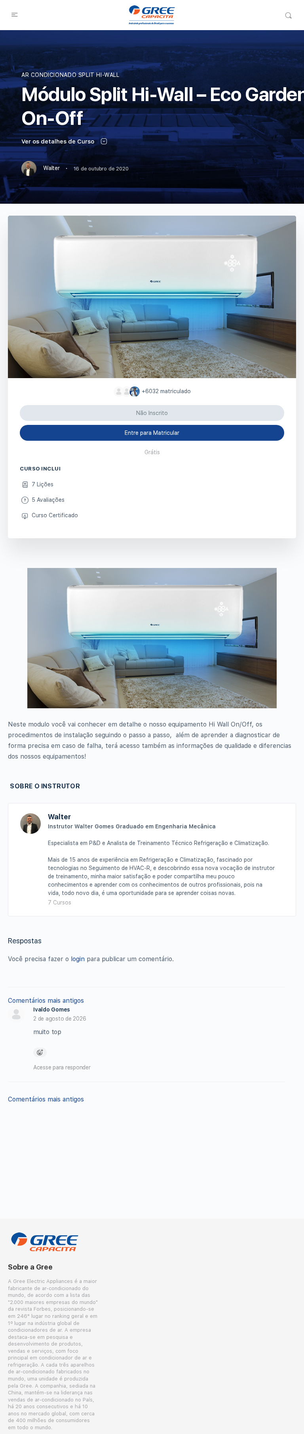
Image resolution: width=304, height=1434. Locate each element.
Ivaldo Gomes (51, 1009)
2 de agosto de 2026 (59, 1018)
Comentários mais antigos (46, 1000)
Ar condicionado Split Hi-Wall (70, 75)
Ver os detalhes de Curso (58, 141)
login (78, 959)
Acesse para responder (62, 1067)
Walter (59, 817)
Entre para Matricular (152, 433)
